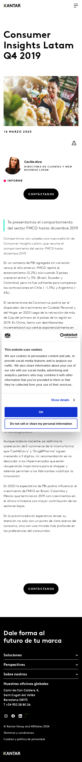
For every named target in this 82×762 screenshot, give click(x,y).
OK (41, 412)
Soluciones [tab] (13, 655)
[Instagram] (6, 717)
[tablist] (41, 689)
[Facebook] (13, 717)
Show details (60, 400)
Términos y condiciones (19, 733)
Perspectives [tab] (14, 665)
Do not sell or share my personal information (41, 423)
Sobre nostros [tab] (15, 674)
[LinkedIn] (20, 717)
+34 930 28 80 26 (18, 704)
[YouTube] (27, 717)
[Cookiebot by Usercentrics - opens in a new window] (60, 335)
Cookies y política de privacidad (24, 739)
